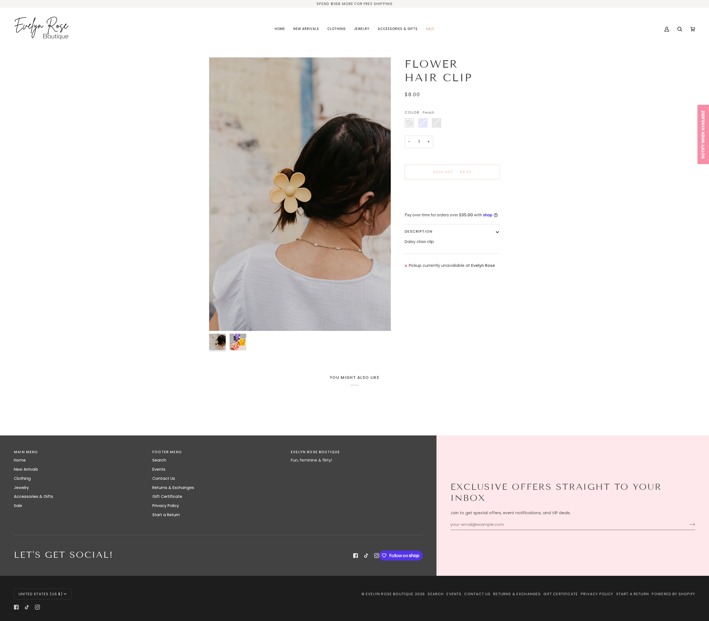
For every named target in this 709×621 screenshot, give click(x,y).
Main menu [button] (26, 452)
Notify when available (703, 134)
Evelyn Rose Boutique (389, 594)
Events (158, 469)
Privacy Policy (165, 505)
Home (20, 460)
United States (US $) (41, 594)
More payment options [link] (428, 205)
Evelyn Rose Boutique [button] (315, 452)
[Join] (687, 524)
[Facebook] (355, 555)
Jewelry (21, 487)
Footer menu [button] (167, 452)
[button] (336, 29)
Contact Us (163, 478)
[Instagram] (376, 555)
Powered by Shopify (673, 594)
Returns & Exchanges (173, 487)
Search (159, 460)
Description (419, 231)
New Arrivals (26, 469)
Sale (18, 505)
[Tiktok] (366, 555)
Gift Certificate (167, 496)
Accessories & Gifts (33, 496)
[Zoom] (300, 194)
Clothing (22, 478)
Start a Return (166, 515)
